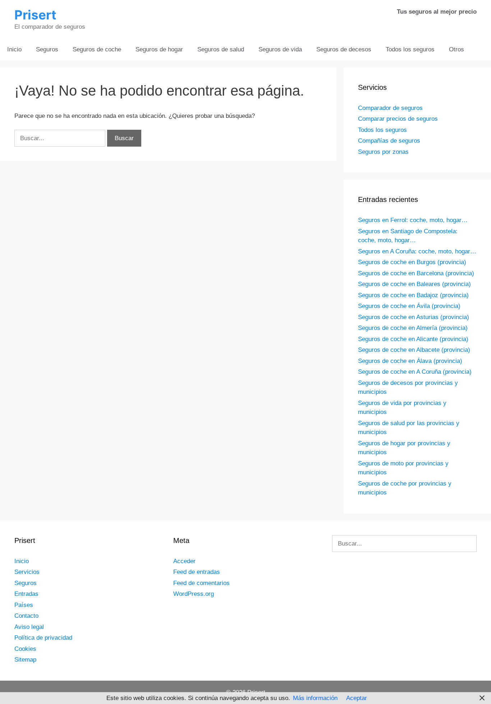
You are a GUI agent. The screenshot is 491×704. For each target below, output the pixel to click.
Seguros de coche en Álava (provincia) (410, 361)
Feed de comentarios (201, 583)
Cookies (25, 648)
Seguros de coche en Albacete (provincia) (414, 349)
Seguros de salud (220, 49)
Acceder (184, 561)
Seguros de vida (280, 49)
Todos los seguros (410, 49)
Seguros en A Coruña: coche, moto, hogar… (417, 251)
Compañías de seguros (389, 140)
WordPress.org (193, 593)
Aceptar (356, 698)
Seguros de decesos (343, 49)
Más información (315, 698)
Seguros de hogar (159, 49)
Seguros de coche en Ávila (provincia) (409, 306)
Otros (456, 49)
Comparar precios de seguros (398, 118)
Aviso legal (29, 627)
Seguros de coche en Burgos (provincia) (412, 262)
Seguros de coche (97, 49)
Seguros (47, 49)
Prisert (35, 14)
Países (23, 605)
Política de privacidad (43, 637)
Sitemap (25, 659)
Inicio (14, 49)
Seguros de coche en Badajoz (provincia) (413, 295)
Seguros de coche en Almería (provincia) (413, 328)
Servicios (27, 572)
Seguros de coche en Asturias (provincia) (413, 317)
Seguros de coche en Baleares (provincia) (414, 284)
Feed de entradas (196, 572)
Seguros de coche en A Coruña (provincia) (415, 371)
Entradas (26, 593)
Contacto (26, 615)
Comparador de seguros (390, 108)
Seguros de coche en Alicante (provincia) (413, 339)
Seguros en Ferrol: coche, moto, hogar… (413, 220)
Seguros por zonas (383, 151)
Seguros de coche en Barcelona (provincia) (416, 273)
